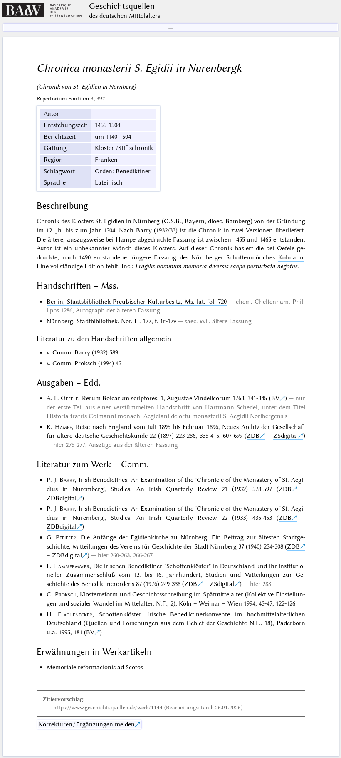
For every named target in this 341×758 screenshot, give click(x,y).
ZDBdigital (62, 498)
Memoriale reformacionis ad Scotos (95, 667)
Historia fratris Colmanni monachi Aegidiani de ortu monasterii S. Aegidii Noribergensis (167, 416)
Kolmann (291, 257)
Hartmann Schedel (231, 407)
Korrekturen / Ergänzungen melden (87, 724)
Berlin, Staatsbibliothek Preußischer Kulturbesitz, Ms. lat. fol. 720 (137, 301)
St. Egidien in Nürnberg (127, 221)
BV (275, 398)
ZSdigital (285, 435)
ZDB (253, 435)
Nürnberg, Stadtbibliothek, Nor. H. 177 (99, 321)
